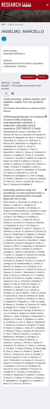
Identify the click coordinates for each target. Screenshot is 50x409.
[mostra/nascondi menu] (47, 5)
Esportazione (28, 77)
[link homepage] (17, 5)
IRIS (3, 25)
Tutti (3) (42, 77)
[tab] (6, 93)
